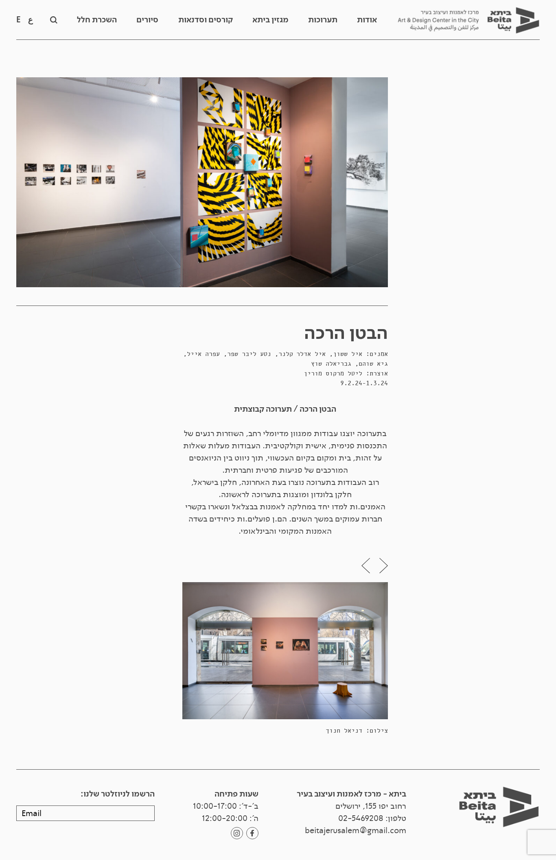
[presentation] (383, 565)
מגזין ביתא (270, 20)
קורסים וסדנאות (205, 20)
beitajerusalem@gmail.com (355, 830)
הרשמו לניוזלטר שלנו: (118, 794)
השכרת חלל (97, 20)
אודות (367, 20)
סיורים (147, 20)
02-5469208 (360, 818)
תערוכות (322, 20)
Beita (468, 20)
